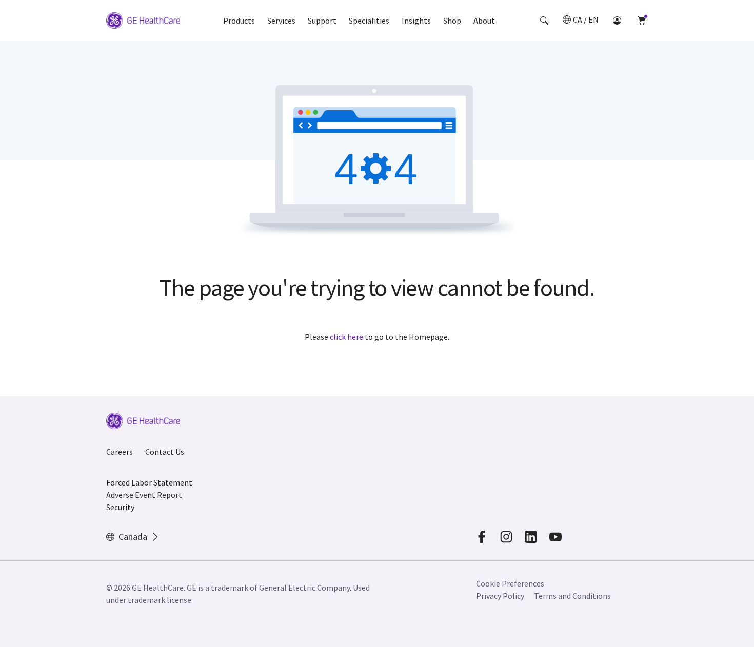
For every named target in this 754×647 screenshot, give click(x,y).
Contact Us (164, 452)
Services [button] (281, 20)
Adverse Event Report (144, 495)
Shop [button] (452, 20)
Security (120, 507)
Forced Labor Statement (149, 482)
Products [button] (239, 20)
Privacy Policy (500, 596)
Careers (119, 452)
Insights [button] (416, 20)
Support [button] (322, 20)
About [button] (484, 20)
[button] (544, 20)
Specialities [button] (369, 20)
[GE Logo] (143, 22)
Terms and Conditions (572, 596)
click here (346, 337)
